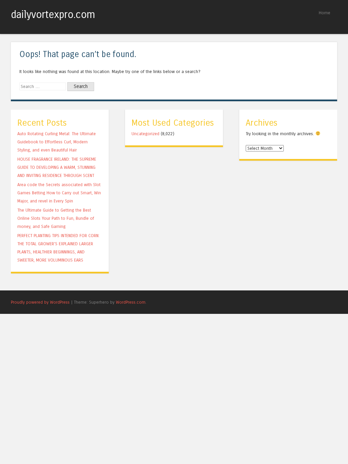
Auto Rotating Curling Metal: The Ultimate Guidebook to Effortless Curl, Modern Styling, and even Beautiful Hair (56, 142)
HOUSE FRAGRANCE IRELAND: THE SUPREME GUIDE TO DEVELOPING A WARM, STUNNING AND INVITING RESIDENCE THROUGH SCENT (56, 167)
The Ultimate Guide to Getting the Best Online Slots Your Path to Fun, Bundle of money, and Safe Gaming (55, 218)
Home (324, 12)
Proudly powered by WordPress (40, 302)
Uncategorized (145, 133)
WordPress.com (130, 302)
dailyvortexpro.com (53, 14)
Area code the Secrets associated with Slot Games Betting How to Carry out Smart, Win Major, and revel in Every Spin (59, 192)
